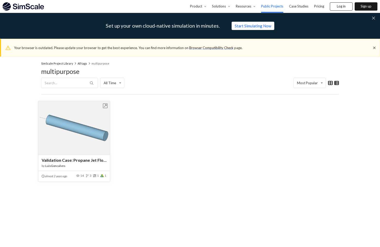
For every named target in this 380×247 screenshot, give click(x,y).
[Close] (374, 47)
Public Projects (272, 6)
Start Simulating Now (253, 26)
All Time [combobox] (110, 83)
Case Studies (298, 6)
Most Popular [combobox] (307, 83)
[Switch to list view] (336, 83)
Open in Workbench (105, 106)
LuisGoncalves (55, 165)
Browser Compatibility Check (211, 48)
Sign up (366, 6)
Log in (341, 6)
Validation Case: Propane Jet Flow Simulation (74, 160)
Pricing (319, 6)
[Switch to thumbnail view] (330, 83)
